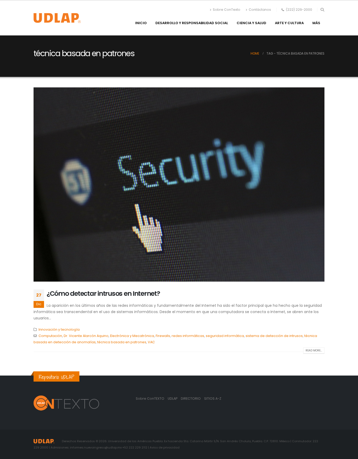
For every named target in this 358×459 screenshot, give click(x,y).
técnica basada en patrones (121, 342)
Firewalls (163, 336)
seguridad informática (225, 336)
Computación (50, 336)
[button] (322, 10)
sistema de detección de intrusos (274, 336)
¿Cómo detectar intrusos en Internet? (103, 293)
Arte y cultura (289, 22)
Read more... (314, 350)
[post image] (179, 184)
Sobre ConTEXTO (150, 398)
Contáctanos (260, 9)
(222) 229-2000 (299, 9)
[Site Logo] (57, 18)
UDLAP (173, 398)
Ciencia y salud (251, 22)
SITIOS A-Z (212, 398)
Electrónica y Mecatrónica (132, 336)
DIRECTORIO (191, 398)
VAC (151, 342)
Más (316, 22)
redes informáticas (188, 336)
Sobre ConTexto (226, 9)
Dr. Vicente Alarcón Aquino (86, 336)
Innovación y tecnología (59, 329)
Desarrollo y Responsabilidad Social (191, 22)
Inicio (141, 22)
